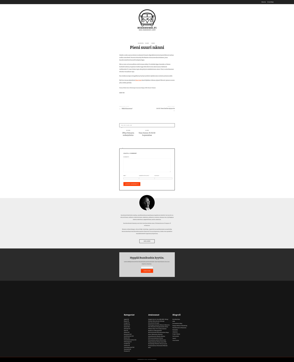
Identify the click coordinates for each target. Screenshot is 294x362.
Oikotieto (175, 332)
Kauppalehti (158, 330)
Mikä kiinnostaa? (133, 108)
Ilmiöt (125, 326)
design (162, 321)
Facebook (151, 323)
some (161, 338)
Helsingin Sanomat (135, 87)
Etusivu (263, 2)
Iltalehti (154, 326)
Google (126, 323)
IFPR (173, 321)
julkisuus (151, 330)
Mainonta (141, 43)
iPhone (126, 332)
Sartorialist (175, 336)
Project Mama (176, 334)
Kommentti (126, 156)
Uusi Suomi (164, 343)
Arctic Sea (156, 319)
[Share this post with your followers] (123, 95)
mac (150, 334)
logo (167, 332)
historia (126, 325)
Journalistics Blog (177, 323)
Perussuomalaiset (154, 338)
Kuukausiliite (161, 332)
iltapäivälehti (161, 326)
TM (165, 341)
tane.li (174, 338)
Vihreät (165, 345)
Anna (121, 87)
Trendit (126, 343)
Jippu (143, 87)
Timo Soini (161, 341)
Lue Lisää (147, 241)
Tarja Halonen (153, 341)
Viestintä (126, 349)
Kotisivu (157, 175)
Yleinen (126, 351)
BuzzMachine (176, 319)
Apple (125, 319)
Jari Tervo (156, 328)
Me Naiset (149, 87)
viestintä (159, 345)
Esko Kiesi (126, 87)
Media (125, 338)
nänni (154, 87)
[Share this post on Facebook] (120, 95)
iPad (125, 330)
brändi (151, 321)
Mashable (175, 330)
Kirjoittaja (270, 2)
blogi (166, 319)
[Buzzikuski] (147, 19)
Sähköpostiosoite (144, 175)
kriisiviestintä (153, 332)
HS (150, 326)
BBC (163, 319)
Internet (126, 328)
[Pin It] (126, 95)
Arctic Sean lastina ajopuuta (161, 109)
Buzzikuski (157, 321)
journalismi (163, 328)
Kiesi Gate (138, 80)
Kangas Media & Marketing (179, 325)
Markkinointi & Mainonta (179, 327)
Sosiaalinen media (129, 340)
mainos (161, 334)
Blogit (125, 321)
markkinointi (127, 336)
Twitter (126, 345)
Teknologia (127, 341)
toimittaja (151, 343)
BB (160, 319)
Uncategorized (128, 347)
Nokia (163, 336)
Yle (150, 347)
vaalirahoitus (152, 345)
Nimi (124, 175)
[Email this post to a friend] (129, 95)
